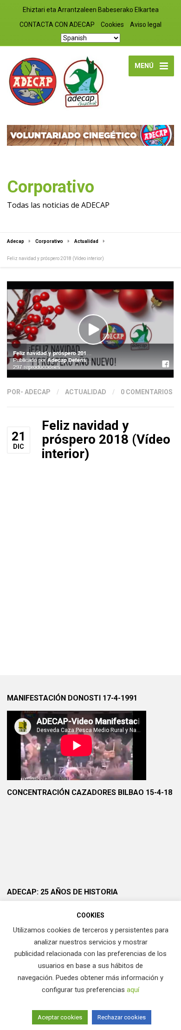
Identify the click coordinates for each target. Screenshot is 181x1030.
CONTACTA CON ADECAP (57, 24)
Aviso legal (146, 24)
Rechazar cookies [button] (121, 1017)
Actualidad (85, 392)
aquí (133, 990)
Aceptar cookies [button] (60, 1017)
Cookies (112, 24)
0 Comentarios (147, 392)
